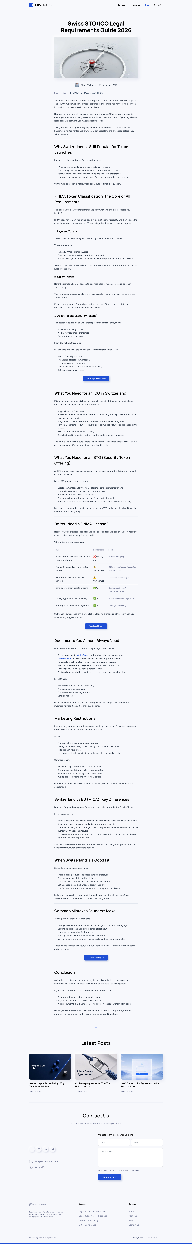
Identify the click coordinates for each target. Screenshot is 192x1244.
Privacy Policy (136, 1170)
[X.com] (39, 1149)
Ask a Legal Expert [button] (96, 626)
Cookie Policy (152, 1238)
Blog (147, 5)
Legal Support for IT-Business (93, 1215)
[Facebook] (32, 1149)
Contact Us (134, 1224)
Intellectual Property (88, 1220)
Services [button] (121, 5)
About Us (136, 5)
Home (131, 1211)
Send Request (110, 1177)
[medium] (52, 1149)
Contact (157, 5)
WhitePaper (82, 655)
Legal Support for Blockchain (92, 1211)
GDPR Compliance (87, 1224)
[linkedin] (45, 1149)
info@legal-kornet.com (46, 1161)
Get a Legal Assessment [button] (96, 378)
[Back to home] (41, 5)
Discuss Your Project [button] (96, 958)
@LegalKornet (42, 1167)
